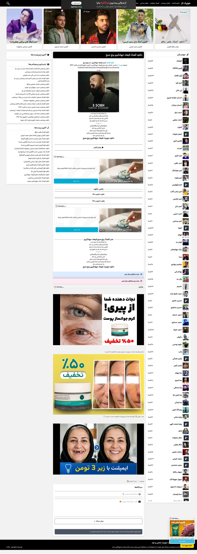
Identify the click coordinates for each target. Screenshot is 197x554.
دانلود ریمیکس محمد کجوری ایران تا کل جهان (34, 120)
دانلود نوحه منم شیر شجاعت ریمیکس (37, 72)
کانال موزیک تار (187, 545)
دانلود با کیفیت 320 (98, 201)
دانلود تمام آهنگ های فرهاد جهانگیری (36, 174)
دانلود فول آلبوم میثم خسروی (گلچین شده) (35, 145)
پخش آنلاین (97, 147)
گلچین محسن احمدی (98, 47)
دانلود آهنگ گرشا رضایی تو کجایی (38, 178)
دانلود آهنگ (176, 3)
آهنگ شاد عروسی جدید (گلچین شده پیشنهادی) (33, 152)
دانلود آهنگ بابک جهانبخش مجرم (38, 181)
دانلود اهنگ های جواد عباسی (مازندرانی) (36, 161)
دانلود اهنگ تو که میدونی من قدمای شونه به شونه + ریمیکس (29, 110)
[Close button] (194, 519)
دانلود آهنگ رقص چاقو (42, 132)
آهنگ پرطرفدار (154, 3)
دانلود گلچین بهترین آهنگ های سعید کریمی (35, 135)
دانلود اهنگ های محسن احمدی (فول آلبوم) (35, 139)
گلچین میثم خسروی (61, 47)
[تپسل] (55, 157)
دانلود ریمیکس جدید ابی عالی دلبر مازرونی (36, 75)
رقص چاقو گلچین (172, 47)
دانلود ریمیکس (165, 3)
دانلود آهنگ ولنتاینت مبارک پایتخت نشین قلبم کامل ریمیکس (29, 104)
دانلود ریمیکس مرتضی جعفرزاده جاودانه (36, 100)
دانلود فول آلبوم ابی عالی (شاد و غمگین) (36, 168)
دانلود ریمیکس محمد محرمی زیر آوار (38, 84)
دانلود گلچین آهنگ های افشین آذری (37, 165)
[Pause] (101, 182)
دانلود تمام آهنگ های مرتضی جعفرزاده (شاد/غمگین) (32, 148)
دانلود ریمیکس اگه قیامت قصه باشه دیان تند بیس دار (32, 68)
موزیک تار (185, 3)
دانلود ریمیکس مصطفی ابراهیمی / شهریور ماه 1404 (33, 117)
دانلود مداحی (144, 3)
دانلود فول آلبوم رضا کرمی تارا (40, 171)
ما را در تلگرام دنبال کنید (131, 274)
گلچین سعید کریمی (135, 47)
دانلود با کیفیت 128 (98, 194)
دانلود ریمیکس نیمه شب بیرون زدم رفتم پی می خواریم (31, 113)
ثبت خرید (76, 181)
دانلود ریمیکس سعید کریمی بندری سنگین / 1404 (33, 107)
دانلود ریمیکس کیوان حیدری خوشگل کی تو (35, 91)
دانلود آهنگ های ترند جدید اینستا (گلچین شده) (34, 142)
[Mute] (104, 182)
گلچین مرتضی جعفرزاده (24, 47)
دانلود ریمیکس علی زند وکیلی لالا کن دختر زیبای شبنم (32, 94)
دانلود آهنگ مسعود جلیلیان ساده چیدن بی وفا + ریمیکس (30, 97)
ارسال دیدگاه (99, 521)
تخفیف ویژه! (182, 541)
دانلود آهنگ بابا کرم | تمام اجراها (38, 158)
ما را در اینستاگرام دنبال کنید (130, 281)
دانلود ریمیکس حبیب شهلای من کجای (37, 87)
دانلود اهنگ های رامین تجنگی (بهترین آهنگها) (34, 155)
